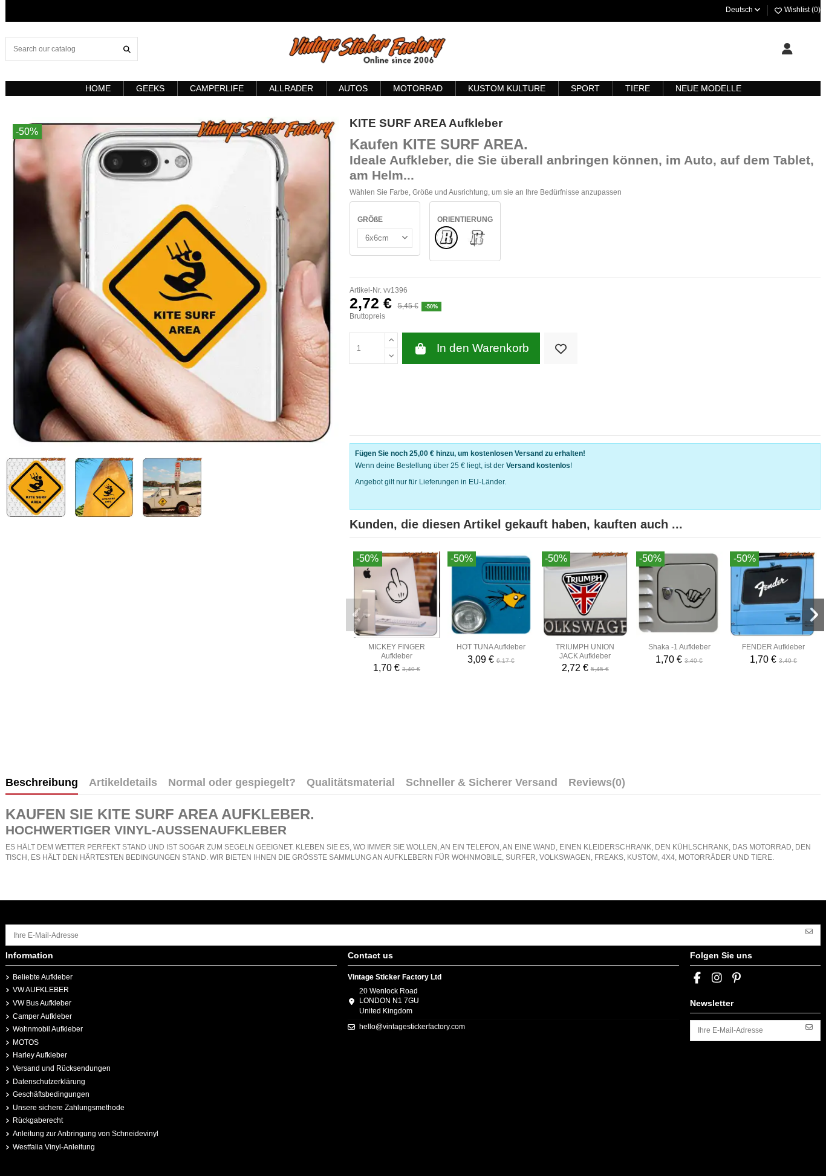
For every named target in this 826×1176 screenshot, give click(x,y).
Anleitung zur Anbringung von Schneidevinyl (85, 1133)
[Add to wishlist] (560, 349)
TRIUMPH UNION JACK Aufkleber (585, 651)
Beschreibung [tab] (41, 783)
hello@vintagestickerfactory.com (412, 1026)
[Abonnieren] (809, 930)
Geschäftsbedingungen (51, 1094)
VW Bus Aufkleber (42, 1003)
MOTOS (26, 1042)
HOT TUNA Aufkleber (491, 647)
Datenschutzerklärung (49, 1081)
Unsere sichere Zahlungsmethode (69, 1107)
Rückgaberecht (38, 1120)
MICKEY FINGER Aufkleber (396, 651)
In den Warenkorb (483, 348)
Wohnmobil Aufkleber (48, 1029)
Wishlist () (801, 9)
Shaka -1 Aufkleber (679, 647)
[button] (357, 615)
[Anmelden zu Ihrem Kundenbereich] (787, 49)
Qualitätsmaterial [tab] (351, 783)
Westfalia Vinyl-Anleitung (54, 1147)
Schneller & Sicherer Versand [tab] (482, 783)
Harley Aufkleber (40, 1055)
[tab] (596, 785)
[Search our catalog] (127, 48)
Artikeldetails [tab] (123, 783)
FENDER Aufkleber (773, 647)
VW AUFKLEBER (41, 990)
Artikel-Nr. (366, 290)
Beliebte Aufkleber (43, 977)
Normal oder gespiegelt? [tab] (232, 783)
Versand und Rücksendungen (62, 1068)
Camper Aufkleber (42, 1016)
